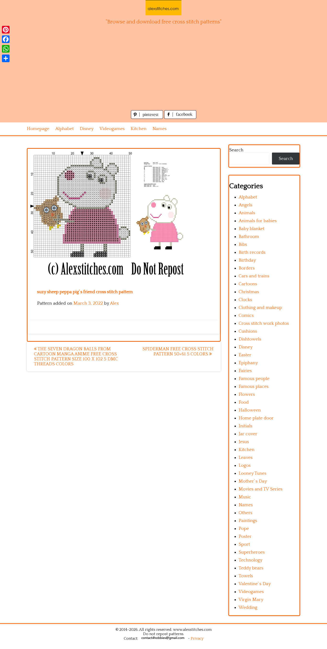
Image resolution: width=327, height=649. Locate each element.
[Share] (6, 58)
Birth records (252, 252)
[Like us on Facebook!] (180, 117)
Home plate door (256, 418)
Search (236, 150)
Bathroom (249, 236)
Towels (246, 575)
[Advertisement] (163, 73)
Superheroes (252, 552)
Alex (114, 303)
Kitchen (139, 128)
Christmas (249, 291)
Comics (246, 315)
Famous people (254, 378)
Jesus (244, 441)
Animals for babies (258, 220)
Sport (244, 544)
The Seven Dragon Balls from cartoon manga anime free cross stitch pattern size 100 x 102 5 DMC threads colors (76, 356)
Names (159, 128)
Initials (245, 426)
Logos (245, 465)
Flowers (247, 394)
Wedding (248, 607)
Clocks (245, 299)
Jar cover (248, 433)
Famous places (254, 386)
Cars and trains (254, 276)
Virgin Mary (251, 599)
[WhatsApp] (6, 49)
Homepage (38, 128)
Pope (244, 528)
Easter (245, 355)
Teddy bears (251, 568)
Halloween (250, 410)
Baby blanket (252, 228)
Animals (247, 212)
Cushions (248, 331)
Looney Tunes (252, 473)
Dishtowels (250, 339)
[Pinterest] (6, 29)
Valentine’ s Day (255, 583)
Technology (250, 560)
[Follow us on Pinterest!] (147, 117)
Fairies (245, 370)
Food (244, 402)
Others (245, 512)
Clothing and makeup (260, 307)
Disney (87, 128)
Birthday (247, 260)
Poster (245, 536)
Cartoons (248, 283)
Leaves (246, 457)
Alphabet (64, 128)
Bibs (243, 244)
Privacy (197, 638)
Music (245, 497)
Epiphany (248, 362)
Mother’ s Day (253, 481)
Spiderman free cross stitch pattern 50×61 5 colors (178, 351)
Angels (245, 205)
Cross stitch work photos (264, 323)
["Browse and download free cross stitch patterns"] (163, 7)
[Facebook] (6, 39)
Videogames (112, 128)
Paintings (248, 520)
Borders (247, 268)
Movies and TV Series (260, 489)
